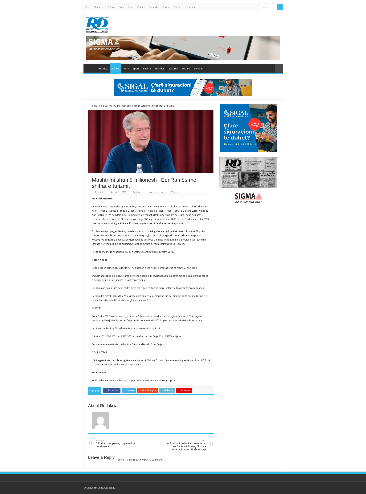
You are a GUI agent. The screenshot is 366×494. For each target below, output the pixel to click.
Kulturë (141, 7)
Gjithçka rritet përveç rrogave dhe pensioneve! (115, 443)
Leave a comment (155, 192)
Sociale (178, 7)
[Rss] (256, 487)
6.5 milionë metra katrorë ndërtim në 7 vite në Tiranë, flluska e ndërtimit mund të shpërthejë (186, 445)
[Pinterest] (267, 487)
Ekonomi (190, 7)
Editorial (165, 7)
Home (93, 105)
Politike (111, 7)
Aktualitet (99, 7)
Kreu (87, 7)
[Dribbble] (270, 487)
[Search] (280, 7)
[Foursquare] (274, 487)
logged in (135, 459)
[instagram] (278, 487)
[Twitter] (263, 487)
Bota (121, 7)
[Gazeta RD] (97, 24)
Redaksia (99, 192)
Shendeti (153, 7)
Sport (131, 7)
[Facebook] (259, 487)
